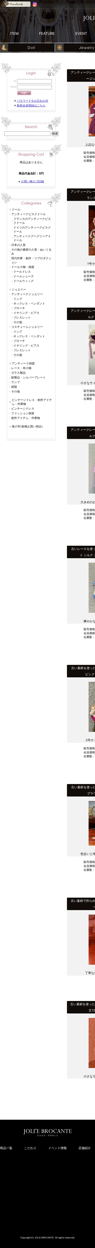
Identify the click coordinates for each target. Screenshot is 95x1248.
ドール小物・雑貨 (22, 267)
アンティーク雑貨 (23, 363)
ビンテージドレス (22, 408)
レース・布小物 (21, 368)
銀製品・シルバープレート (28, 377)
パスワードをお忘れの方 (32, 100)
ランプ (15, 382)
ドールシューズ (23, 276)
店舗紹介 (84, 1148)
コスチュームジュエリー (27, 327)
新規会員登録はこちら (31, 105)
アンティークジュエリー (27, 294)
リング (17, 298)
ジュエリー (19, 289)
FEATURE (47, 33)
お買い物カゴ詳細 (32, 181)
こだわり (30, 1148)
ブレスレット (22, 317)
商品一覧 (6, 1148)
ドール (16, 209)
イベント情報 (57, 1148)
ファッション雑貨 (22, 413)
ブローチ (19, 308)
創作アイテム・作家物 (25, 418)
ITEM (14, 33)
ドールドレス (22, 271)
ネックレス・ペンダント (29, 303)
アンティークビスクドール (28, 214)
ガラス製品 (18, 372)
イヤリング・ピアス (26, 313)
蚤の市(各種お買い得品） (28, 426)
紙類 (14, 386)
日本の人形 (18, 245)
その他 (17, 322)
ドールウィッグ (23, 281)
